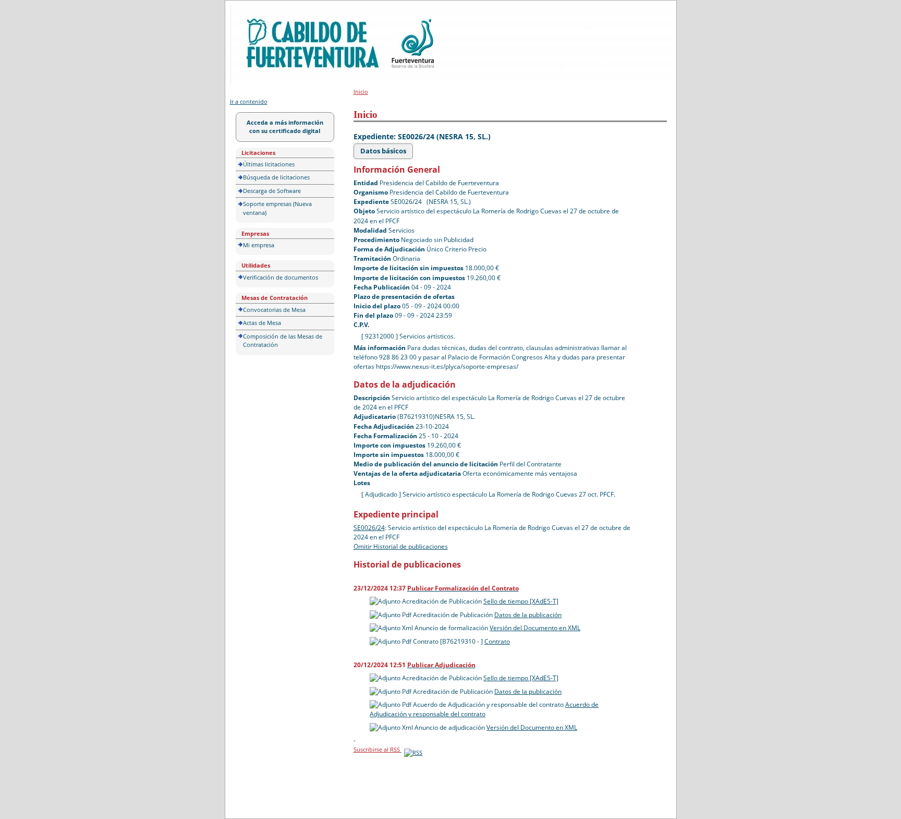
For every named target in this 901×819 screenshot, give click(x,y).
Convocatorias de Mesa (274, 310)
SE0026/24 (369, 527)
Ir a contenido (248, 101)
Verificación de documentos (280, 277)
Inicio (361, 91)
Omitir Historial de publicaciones (401, 546)
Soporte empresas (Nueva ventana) (277, 208)
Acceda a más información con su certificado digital (285, 126)
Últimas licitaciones (269, 164)
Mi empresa (258, 245)
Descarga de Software (272, 191)
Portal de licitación (262, 11)
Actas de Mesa (262, 323)
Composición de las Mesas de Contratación (282, 340)
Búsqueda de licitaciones (276, 177)
